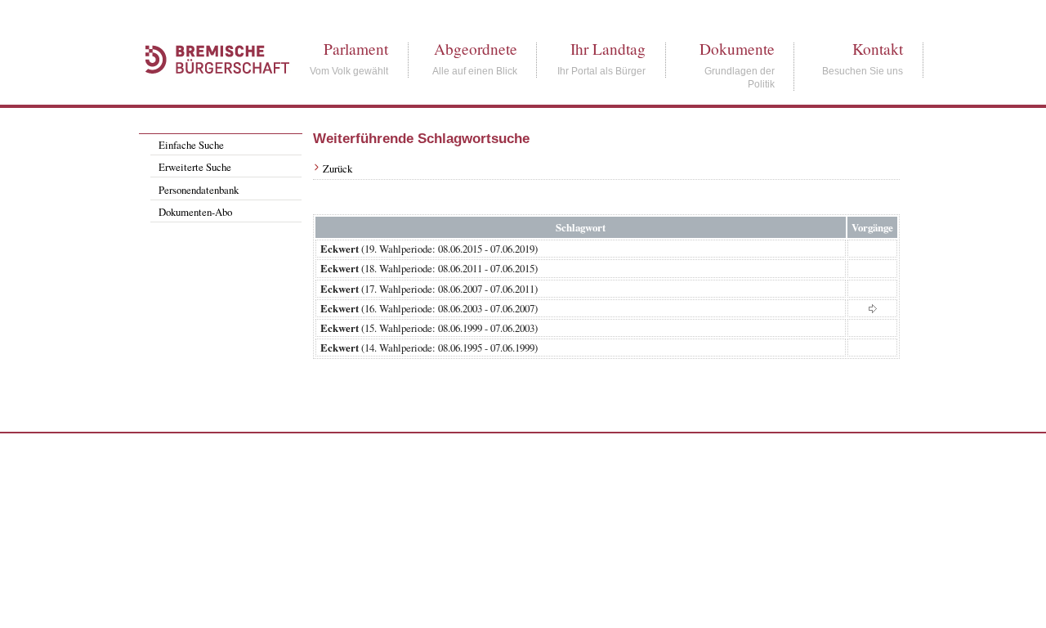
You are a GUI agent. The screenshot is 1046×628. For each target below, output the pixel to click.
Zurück (337, 168)
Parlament (356, 48)
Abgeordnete (475, 48)
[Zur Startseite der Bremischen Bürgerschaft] (209, 92)
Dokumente (737, 48)
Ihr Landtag (608, 48)
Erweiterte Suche (195, 166)
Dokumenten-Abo (195, 211)
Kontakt (877, 48)
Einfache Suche (191, 144)
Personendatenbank (199, 189)
